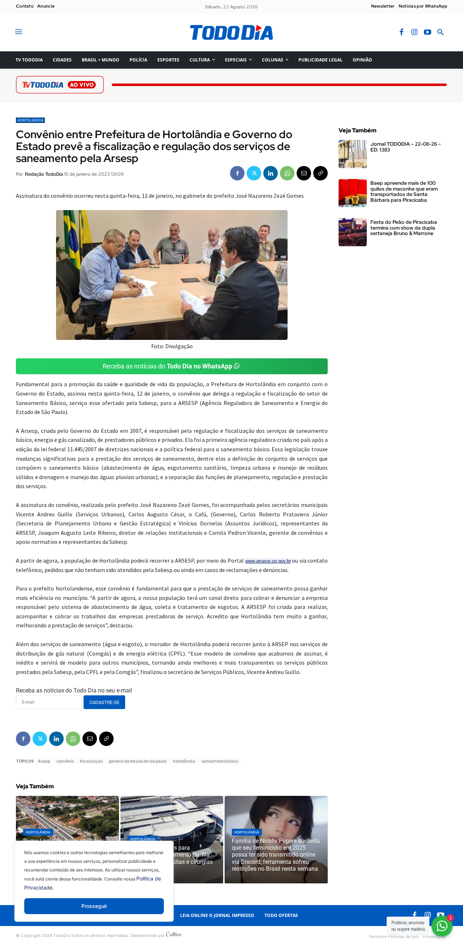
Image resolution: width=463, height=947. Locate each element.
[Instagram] (414, 32)
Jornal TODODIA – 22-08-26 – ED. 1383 (405, 147)
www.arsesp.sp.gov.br (268, 561)
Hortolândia (30, 120)
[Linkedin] (270, 173)
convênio (64, 761)
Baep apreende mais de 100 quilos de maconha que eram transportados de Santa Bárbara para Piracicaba (404, 191)
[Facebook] (401, 32)
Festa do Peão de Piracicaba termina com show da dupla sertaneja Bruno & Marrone (403, 227)
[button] (440, 32)
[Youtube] (427, 32)
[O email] (304, 173)
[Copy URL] (320, 173)
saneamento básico (219, 761)
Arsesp (44, 761)
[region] (94, 887)
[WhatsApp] (287, 173)
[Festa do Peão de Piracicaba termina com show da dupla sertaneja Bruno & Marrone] (353, 232)
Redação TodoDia (44, 174)
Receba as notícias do (167, 366)
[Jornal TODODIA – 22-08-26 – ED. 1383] (353, 154)
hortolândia (184, 761)
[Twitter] (254, 173)
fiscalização (91, 761)
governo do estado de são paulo (137, 761)
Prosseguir (94, 906)
